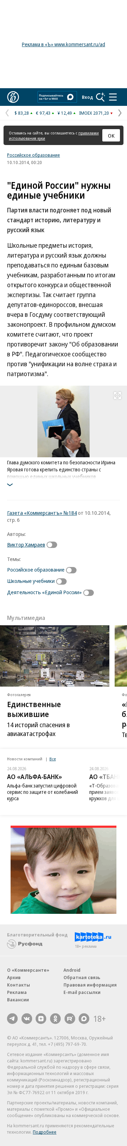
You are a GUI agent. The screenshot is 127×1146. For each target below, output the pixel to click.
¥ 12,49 (65, 113)
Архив (13, 977)
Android (72, 970)
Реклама (17, 992)
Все (52, 758)
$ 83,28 (21, 113)
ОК (111, 135)
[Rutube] (70, 1018)
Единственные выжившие (34, 709)
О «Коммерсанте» (28, 970)
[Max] (84, 1018)
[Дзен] (41, 1018)
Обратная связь (82, 977)
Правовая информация (90, 985)
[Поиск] (100, 97)
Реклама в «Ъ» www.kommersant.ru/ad (63, 44)
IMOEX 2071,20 (94, 113)
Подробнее (44, 1132)
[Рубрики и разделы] (113, 97)
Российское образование (33, 155)
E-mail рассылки (82, 992)
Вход (87, 97)
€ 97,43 (43, 113)
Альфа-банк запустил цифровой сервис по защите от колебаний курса (42, 792)
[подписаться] (54, 545)
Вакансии (18, 999)
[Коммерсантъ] (13, 97)
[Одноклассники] (55, 1018)
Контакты (18, 985)
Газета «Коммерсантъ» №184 (42, 512)
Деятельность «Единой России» (44, 592)
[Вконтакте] (27, 1018)
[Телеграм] (12, 1018)
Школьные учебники (31, 580)
